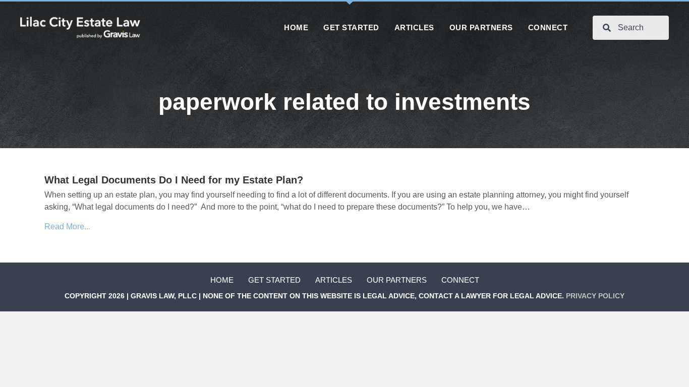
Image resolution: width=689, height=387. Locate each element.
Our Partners (397, 280)
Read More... (67, 226)
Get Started (274, 280)
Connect (460, 280)
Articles (333, 280)
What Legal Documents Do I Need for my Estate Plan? (173, 179)
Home (222, 280)
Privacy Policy (595, 296)
